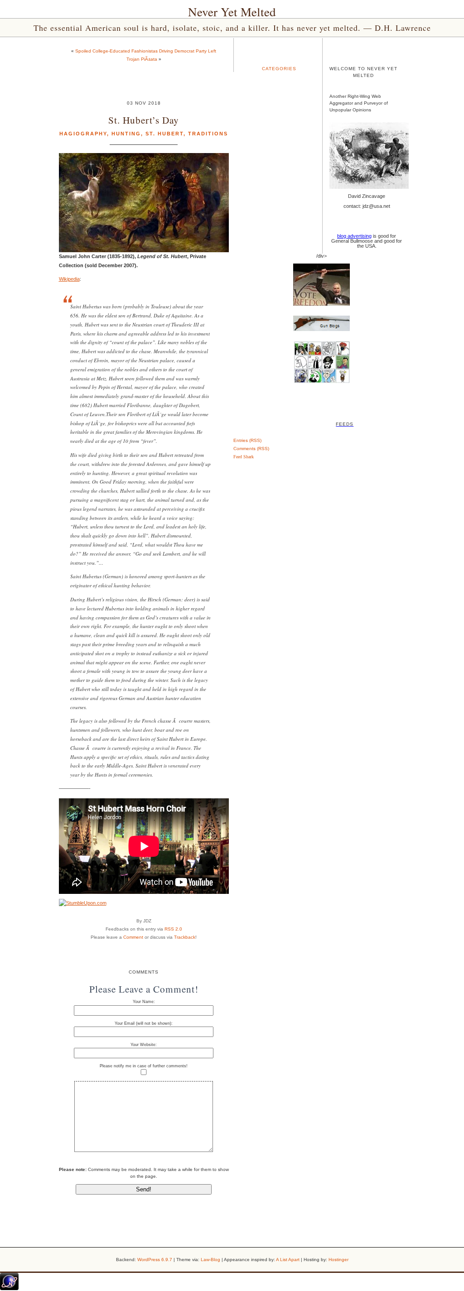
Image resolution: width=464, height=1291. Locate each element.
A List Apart (288, 1259)
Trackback (184, 937)
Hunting (126, 133)
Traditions (208, 133)
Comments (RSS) (251, 448)
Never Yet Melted (232, 12)
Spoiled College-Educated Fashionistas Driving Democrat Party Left (145, 50)
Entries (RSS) (247, 440)
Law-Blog (210, 1259)
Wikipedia (69, 279)
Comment (133, 937)
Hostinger (338, 1259)
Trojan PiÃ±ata (141, 59)
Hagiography (83, 133)
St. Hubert (164, 133)
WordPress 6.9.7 (154, 1259)
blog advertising (354, 236)
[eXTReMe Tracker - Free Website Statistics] (9, 1288)
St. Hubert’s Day (143, 119)
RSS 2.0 (173, 928)
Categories (279, 68)
